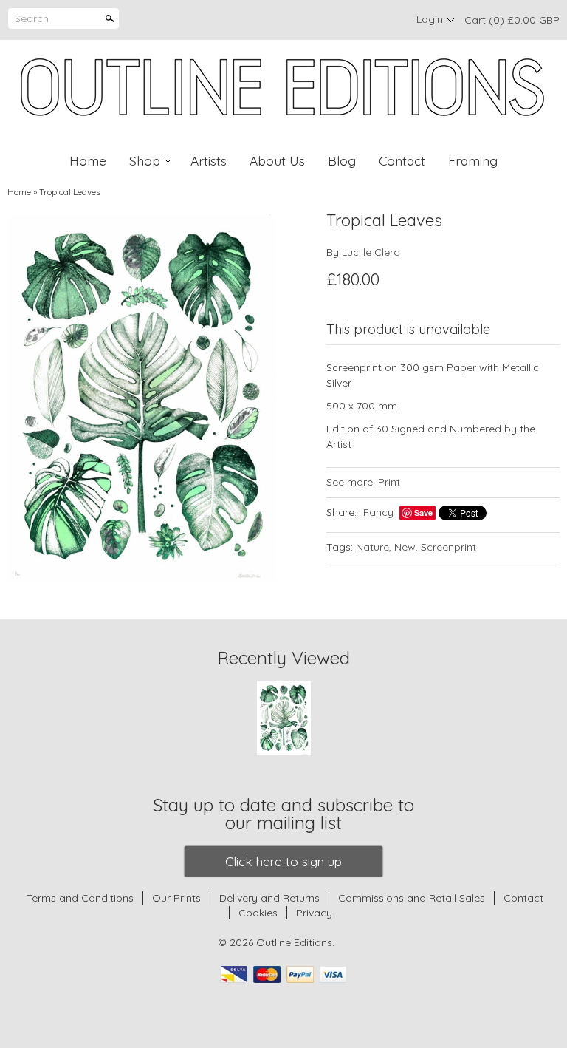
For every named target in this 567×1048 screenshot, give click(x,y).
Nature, (373, 547)
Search (32, 18)
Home (87, 160)
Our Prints (176, 898)
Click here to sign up (283, 861)
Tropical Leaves (69, 191)
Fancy (378, 512)
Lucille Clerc (370, 252)
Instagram (387, 20)
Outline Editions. (295, 942)
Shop (144, 160)
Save (423, 512)
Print (389, 482)
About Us (277, 160)
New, (406, 547)
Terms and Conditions (80, 898)
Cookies (259, 912)
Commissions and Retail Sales (411, 898)
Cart (512, 20)
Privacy (314, 912)
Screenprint (448, 547)
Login (429, 19)
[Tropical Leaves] (141, 398)
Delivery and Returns (269, 898)
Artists (208, 160)
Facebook (336, 20)
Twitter (361, 20)
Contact (402, 160)
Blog (342, 160)
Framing (473, 160)
